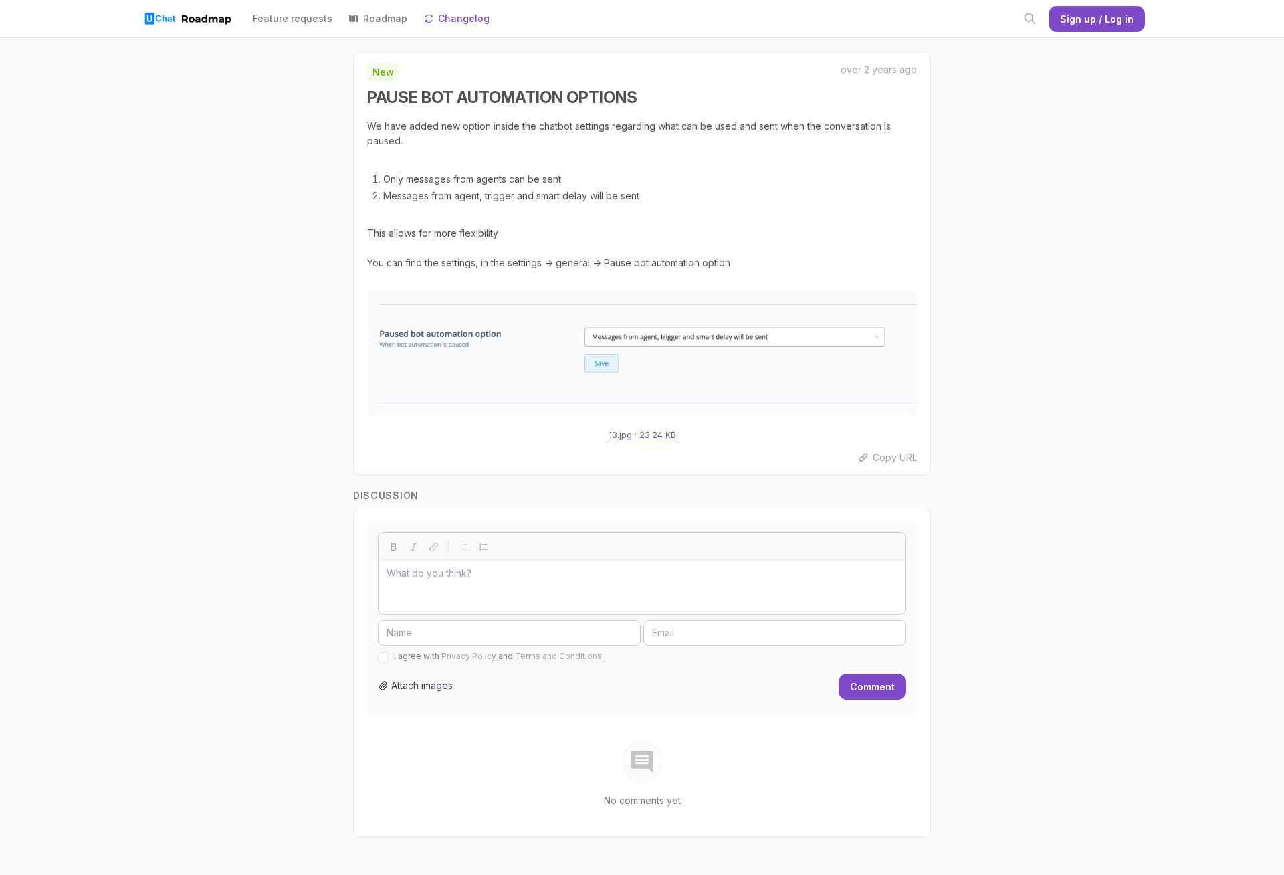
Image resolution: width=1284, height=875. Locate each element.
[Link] (433, 546)
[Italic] (413, 546)
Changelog (464, 18)
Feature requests (292, 18)
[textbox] (642, 587)
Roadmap (385, 18)
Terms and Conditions (558, 656)
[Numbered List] (483, 546)
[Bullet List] (463, 546)
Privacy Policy (468, 656)
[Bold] (393, 546)
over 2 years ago (879, 69)
